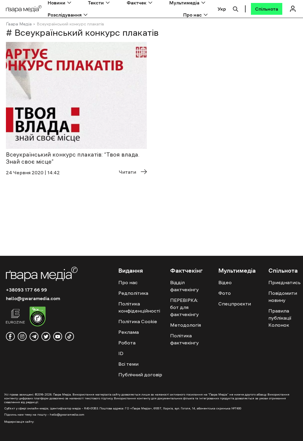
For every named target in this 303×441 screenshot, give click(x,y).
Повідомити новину (282, 296)
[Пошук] (235, 8)
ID (120, 353)
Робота (127, 342)
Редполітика (133, 293)
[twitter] (45, 336)
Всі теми (128, 364)
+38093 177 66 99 (26, 289)
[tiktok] (69, 336)
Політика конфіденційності (139, 307)
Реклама (128, 332)
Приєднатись (284, 282)
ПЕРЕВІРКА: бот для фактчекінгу (184, 307)
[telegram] (34, 336)
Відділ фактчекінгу (184, 286)
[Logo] (24, 9)
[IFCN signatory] (38, 317)
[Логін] (292, 8)
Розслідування (65, 14)
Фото (224, 293)
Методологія (185, 325)
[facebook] (10, 336)
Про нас (192, 14)
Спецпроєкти (234, 303)
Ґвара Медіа (19, 24)
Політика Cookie (137, 321)
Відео (225, 282)
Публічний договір (140, 374)
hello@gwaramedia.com (33, 298)
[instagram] (22, 336)
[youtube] (57, 336)
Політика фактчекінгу (184, 339)
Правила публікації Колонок (279, 317)
